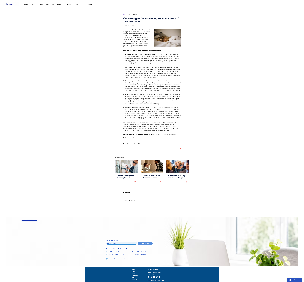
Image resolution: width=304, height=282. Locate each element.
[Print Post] (139, 143)
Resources (135, 275)
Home (133, 269)
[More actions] (180, 14)
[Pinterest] (154, 277)
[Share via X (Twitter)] (127, 143)
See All (187, 157)
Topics (133, 273)
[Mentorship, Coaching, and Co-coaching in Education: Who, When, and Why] (177, 166)
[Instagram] (151, 277)
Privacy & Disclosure (153, 269)
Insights (134, 271)
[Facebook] (149, 277)
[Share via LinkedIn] (131, 143)
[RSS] (159, 277)
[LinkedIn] (157, 277)
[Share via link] (135, 143)
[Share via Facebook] (123, 143)
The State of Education (129, 138)
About (133, 277)
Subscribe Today (112, 240)
